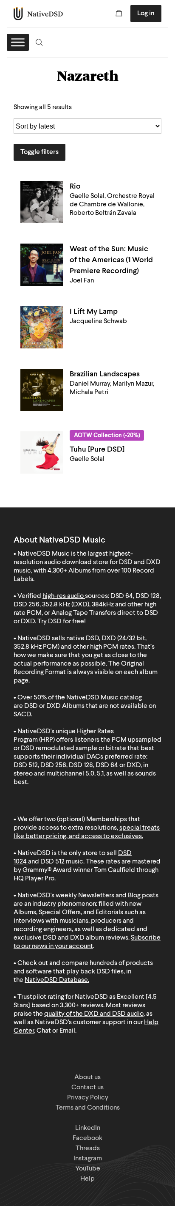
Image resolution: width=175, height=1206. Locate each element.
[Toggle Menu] (18, 42)
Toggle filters (39, 152)
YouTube (87, 1168)
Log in (146, 13)
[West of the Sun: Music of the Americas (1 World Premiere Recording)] (41, 265)
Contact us (87, 1087)
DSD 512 (52, 861)
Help (87, 1179)
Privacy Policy (87, 1097)
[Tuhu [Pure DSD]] (41, 452)
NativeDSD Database (56, 980)
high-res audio (63, 596)
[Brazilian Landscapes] (41, 390)
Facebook (87, 1138)
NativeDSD (38, 13)
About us (87, 1077)
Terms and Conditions (88, 1108)
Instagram (87, 1158)
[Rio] (41, 202)
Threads (88, 1148)
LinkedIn (87, 1128)
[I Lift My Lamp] (41, 327)
